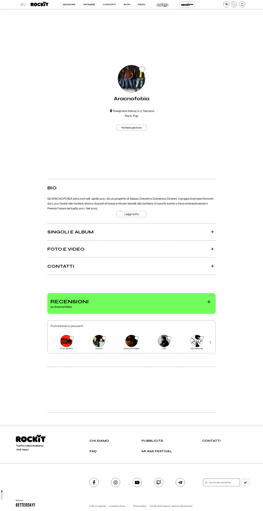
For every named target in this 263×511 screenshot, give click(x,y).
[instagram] (115, 482)
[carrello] (226, 4)
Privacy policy (139, 506)
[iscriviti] (245, 482)
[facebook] (94, 482)
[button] (53, 342)
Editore (18, 501)
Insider (162, 5)
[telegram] (180, 482)
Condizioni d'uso (117, 506)
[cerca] (234, 4)
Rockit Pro (187, 4)
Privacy (2, 496)
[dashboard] (242, 4)
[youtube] (137, 482)
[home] (39, 4)
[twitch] (158, 482)
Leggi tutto (131, 214)
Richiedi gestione (131, 127)
